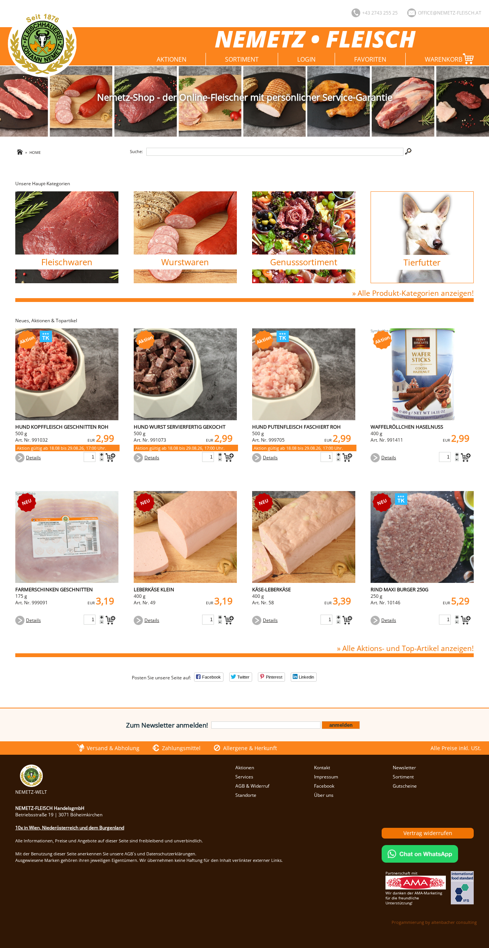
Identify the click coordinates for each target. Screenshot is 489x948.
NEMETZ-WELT (31, 792)
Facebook (324, 786)
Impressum (326, 776)
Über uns (324, 795)
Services (244, 776)
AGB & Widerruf (252, 786)
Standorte (245, 795)
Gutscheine (405, 786)
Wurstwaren (185, 262)
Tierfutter (421, 262)
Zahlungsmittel (181, 748)
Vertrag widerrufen (427, 833)
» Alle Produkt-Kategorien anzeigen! (413, 293)
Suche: (136, 151)
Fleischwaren (66, 262)
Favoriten (370, 59)
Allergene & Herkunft (250, 748)
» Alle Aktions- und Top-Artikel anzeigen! (405, 648)
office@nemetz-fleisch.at (449, 13)
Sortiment (242, 59)
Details (33, 457)
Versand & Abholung (113, 748)
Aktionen (171, 59)
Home (35, 152)
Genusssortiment (303, 262)
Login (306, 59)
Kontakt (322, 767)
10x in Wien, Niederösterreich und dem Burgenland (69, 827)
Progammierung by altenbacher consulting (434, 922)
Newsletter (404, 767)
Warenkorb (443, 59)
